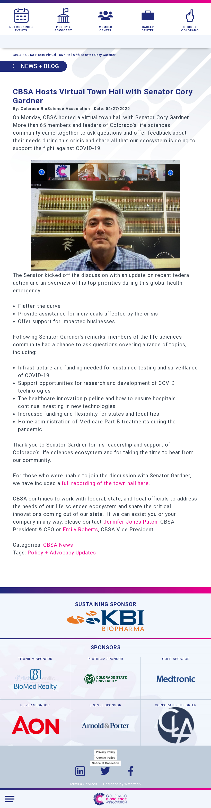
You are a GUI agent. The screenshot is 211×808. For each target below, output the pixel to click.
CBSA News (58, 545)
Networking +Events (21, 28)
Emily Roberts (80, 529)
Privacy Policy (105, 752)
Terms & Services (83, 784)
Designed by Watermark (122, 784)
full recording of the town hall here (105, 483)
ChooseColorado (190, 28)
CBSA (17, 55)
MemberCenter (105, 28)
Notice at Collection (105, 763)
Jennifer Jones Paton (130, 522)
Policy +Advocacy (63, 28)
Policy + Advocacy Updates (62, 553)
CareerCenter (148, 28)
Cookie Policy (105, 757)
